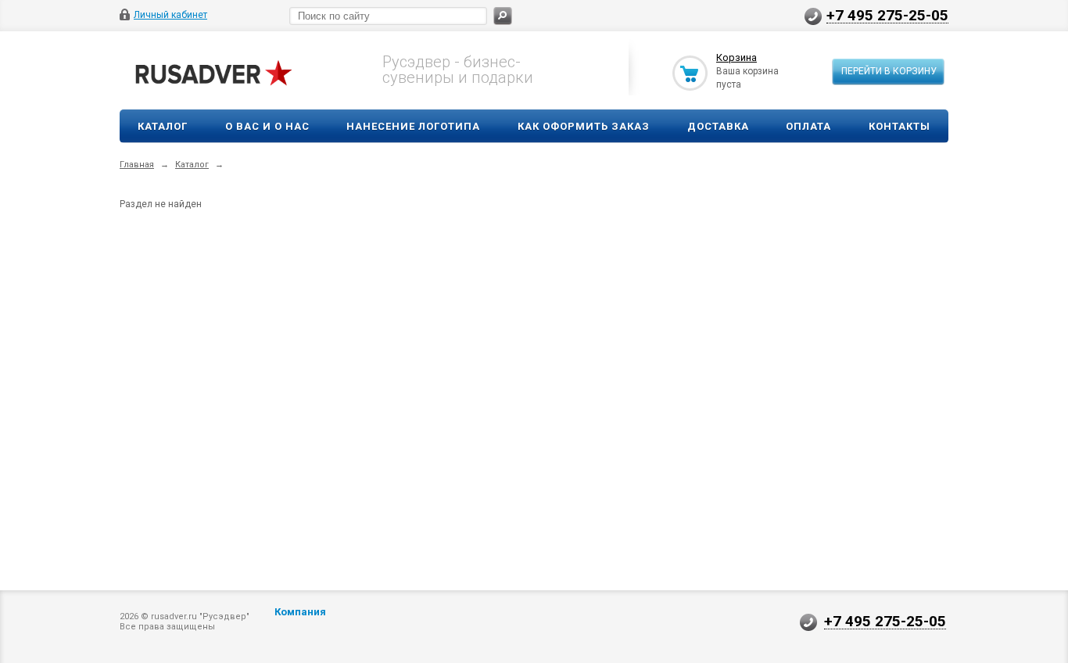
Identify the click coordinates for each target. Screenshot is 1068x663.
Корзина (736, 57)
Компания (300, 612)
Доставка (718, 126)
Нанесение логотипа (413, 126)
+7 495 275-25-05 (887, 14)
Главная (137, 164)
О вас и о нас (267, 126)
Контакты (899, 126)
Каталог (163, 126)
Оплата (808, 126)
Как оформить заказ (584, 126)
